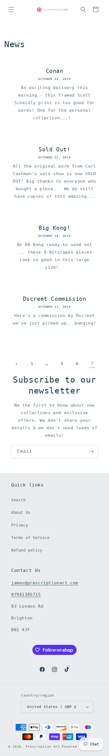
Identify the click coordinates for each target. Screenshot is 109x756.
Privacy (19, 525)
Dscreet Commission (54, 298)
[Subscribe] (91, 451)
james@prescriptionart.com (44, 582)
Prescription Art (43, 746)
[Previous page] (17, 364)
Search (18, 500)
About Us (20, 512)
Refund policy (26, 550)
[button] (11, 9)
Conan (54, 71)
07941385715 (26, 594)
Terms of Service (30, 537)
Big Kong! (54, 228)
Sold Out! (54, 149)
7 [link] (92, 363)
